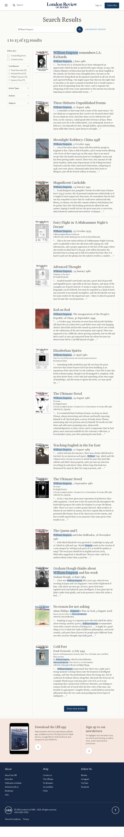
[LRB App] (19, 739)
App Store (61, 734)
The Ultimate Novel (67, 394)
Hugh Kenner (61, 404)
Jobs (7, 795)
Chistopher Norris (68, 665)
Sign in (98, 5)
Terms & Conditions (13, 819)
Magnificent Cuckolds (69, 183)
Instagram (85, 779)
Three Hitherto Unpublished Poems (79, 103)
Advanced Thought (67, 267)
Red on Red (61, 310)
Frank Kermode (62, 277)
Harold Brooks (94, 237)
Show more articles (76, 709)
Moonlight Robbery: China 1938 (76, 140)
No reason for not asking (71, 607)
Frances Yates (61, 361)
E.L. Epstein (65, 409)
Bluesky (84, 775)
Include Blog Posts (18, 56)
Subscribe (112, 5)
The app (48, 779)
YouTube (84, 783)
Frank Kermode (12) (19, 70)
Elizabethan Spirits (67, 351)
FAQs (45, 791)
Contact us (47, 775)
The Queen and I (65, 531)
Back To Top (115, 810)
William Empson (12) (19, 77)
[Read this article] (42, 61)
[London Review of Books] (8, 810)
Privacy (26, 819)
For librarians (48, 783)
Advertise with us (12, 787)
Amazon (38, 740)
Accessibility (48, 787)
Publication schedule (13, 783)
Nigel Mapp (84, 665)
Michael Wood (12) (18, 74)
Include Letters (17, 59)
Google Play (46, 737)
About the (11, 775)
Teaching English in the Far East (77, 445)
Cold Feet (60, 647)
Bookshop (9, 791)
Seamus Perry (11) (18, 80)
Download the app (50, 727)
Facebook (85, 787)
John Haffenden (67, 617)
